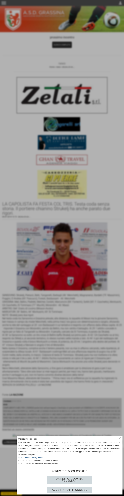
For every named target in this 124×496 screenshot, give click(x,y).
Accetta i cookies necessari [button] (69, 479)
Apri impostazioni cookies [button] (69, 471)
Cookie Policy (23, 458)
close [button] (120, 438)
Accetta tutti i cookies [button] (69, 490)
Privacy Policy (36, 458)
